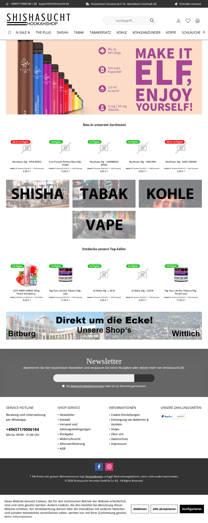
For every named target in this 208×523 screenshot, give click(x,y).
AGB (62, 448)
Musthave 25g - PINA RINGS (26, 161)
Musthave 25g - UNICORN (142, 161)
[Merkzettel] (188, 20)
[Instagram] (109, 467)
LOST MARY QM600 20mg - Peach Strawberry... (27, 292)
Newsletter (67, 415)
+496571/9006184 (20, 3)
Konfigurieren (192, 509)
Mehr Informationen (18, 517)
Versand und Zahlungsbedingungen (75, 426)
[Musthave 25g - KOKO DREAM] (181, 148)
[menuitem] (197, 20)
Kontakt (65, 420)
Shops (115, 429)
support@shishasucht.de (54, 3)
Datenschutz (119, 439)
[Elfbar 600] (104, 77)
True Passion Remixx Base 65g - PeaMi (65, 163)
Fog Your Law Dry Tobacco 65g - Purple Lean (181, 292)
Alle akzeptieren (164, 509)
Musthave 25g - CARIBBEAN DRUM (104, 163)
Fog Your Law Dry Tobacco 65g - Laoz (65, 292)
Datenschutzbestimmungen (87, 386)
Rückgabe (66, 434)
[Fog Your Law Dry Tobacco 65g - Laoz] (65, 274)
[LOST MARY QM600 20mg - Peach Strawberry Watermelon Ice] (27, 274)
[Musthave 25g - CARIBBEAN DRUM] (104, 148)
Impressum (119, 444)
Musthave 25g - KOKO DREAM (181, 161)
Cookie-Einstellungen (125, 415)
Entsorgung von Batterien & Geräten (130, 422)
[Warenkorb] (197, 20)
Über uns (117, 434)
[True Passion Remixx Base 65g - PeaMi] (65, 148)
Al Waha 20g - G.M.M (142, 290)
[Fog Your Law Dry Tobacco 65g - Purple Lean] (181, 274)
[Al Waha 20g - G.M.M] (142, 274)
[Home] (9, 32)
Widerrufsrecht (70, 439)
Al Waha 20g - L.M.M (104, 290)
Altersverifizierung (72, 444)
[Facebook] (99, 467)
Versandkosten (94, 476)
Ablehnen (140, 509)
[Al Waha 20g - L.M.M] (104, 274)
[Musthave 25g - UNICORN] (142, 148)
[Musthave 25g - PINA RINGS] (27, 148)
